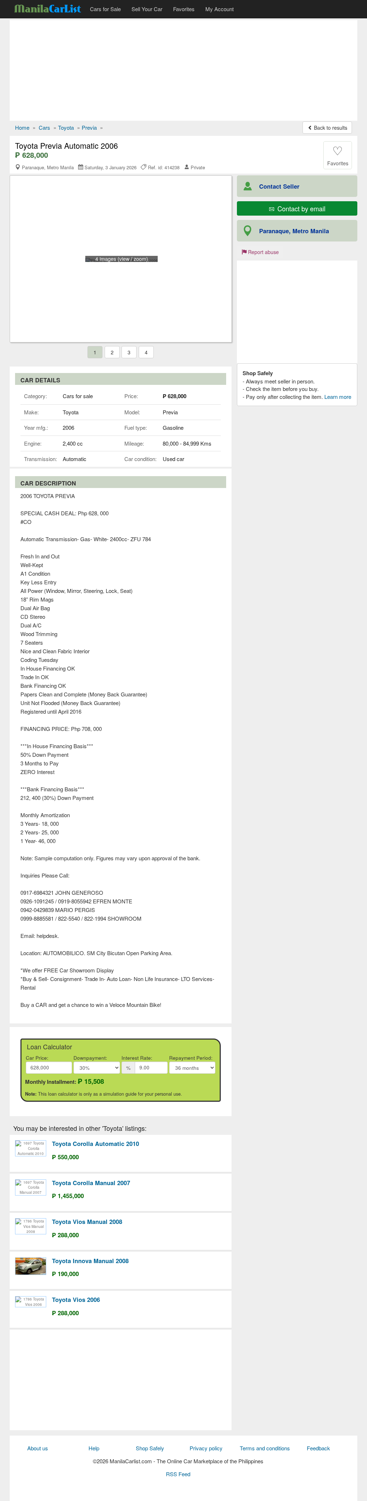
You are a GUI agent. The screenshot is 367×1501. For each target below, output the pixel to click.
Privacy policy (206, 1448)
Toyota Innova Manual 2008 (90, 1260)
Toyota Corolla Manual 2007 (91, 1182)
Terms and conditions (265, 1448)
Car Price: (37, 1057)
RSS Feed (178, 1474)
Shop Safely (150, 1448)
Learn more (337, 396)
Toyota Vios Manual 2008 (87, 1221)
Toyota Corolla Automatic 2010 (95, 1143)
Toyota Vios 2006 (76, 1299)
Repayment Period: (191, 1057)
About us (37, 1448)
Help (94, 1448)
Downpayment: (90, 1057)
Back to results (330, 127)
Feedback (318, 1448)
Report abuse (263, 251)
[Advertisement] (183, 70)
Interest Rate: (136, 1057)
